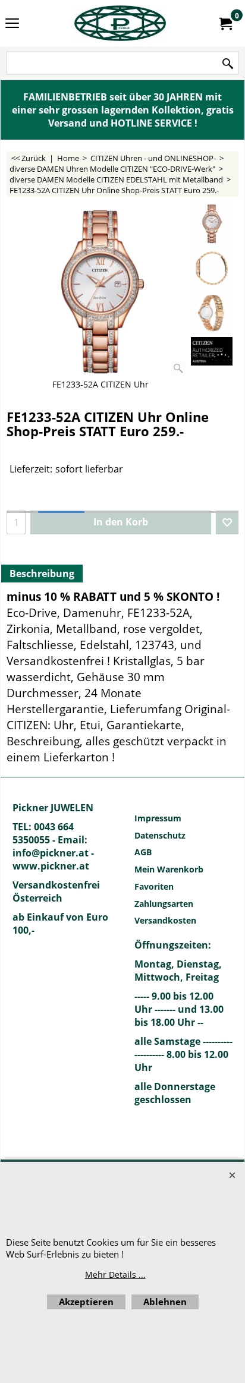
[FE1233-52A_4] (212, 313)
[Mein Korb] (225, 23)
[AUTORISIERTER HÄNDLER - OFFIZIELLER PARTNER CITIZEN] (212, 351)
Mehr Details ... (115, 1274)
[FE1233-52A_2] (212, 268)
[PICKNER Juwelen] (120, 23)
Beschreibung (42, 573)
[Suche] (227, 64)
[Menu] (12, 24)
